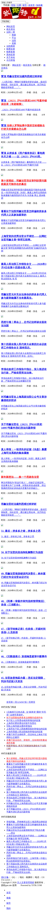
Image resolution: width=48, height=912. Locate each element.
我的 (8, 908)
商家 (14, 35)
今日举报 (10, 60)
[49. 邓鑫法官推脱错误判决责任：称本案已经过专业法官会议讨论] (2, 568)
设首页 (31, 5)
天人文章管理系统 (25, 882)
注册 (19, 5)
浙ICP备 (5, 877)
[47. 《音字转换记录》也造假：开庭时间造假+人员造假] (2, 623)
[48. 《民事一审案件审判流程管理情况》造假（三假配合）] (2, 596)
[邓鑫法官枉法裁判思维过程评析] (2, 71)
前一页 (14, 702)
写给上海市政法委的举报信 (19, 726)
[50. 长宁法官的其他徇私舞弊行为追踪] (2, 547)
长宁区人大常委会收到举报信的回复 (23, 720)
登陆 (13, 5)
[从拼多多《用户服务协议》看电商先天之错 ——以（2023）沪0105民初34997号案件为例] (2, 147)
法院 (14, 40)
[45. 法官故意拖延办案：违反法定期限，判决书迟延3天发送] (2, 672)
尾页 (33, 702)
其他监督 (10, 54)
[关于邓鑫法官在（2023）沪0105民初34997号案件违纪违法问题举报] (2, 419)
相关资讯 (10, 29)
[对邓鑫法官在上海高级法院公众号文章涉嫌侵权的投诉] (2, 391)
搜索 (8, 898)
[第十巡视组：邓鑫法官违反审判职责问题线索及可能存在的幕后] (2, 175)
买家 (14, 43)
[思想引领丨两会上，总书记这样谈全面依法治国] (2, 316)
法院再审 (10, 46)
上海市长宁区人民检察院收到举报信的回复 (26, 729)
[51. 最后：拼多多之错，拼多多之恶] (2, 525)
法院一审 (10, 32)
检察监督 (10, 49)
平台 (14, 38)
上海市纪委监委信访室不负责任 (21, 723)
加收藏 (39, 5)
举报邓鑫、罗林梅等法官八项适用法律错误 (26, 822)
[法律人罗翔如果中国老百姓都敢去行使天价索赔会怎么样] (2, 120)
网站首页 (10, 26)
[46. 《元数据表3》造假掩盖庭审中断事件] (2, 651)
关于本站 (10, 57)
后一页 (28, 702)
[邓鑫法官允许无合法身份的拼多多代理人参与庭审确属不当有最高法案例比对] (2, 289)
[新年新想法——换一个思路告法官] (2, 471)
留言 (25, 5)
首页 (8, 702)
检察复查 (10, 52)
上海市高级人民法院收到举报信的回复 (24, 732)
